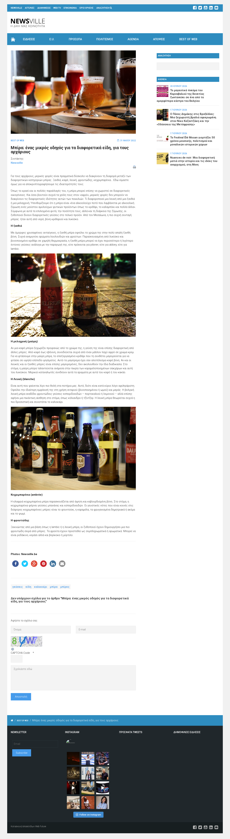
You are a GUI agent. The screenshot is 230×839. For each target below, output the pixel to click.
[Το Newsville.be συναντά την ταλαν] (87, 773)
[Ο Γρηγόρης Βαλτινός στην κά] (73, 787)
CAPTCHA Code (20, 652)
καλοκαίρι (40, 586)
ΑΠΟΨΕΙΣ (159, 39)
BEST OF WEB (188, 39)
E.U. (51, 39)
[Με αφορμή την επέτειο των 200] (73, 773)
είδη (28, 586)
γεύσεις (17, 586)
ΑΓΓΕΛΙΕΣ (29, 8)
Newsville (17, 162)
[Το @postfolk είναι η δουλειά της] (102, 787)
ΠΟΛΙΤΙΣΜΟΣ (104, 39)
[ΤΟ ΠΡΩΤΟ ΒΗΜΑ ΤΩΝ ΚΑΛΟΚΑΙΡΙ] (87, 787)
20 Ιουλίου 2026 (178, 86)
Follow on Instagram (90, 814)
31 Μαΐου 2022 (128, 140)
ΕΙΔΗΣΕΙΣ (29, 39)
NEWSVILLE (16, 8)
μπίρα (54, 586)
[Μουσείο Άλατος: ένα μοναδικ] (102, 773)
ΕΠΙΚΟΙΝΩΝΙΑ (70, 8)
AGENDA (133, 39)
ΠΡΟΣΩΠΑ (75, 39)
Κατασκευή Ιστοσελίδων (23, 826)
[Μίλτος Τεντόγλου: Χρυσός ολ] (87, 758)
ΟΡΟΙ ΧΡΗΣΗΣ (86, 8)
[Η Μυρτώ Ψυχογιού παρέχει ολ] (102, 802)
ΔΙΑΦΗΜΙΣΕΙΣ (44, 8)
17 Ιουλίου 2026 (178, 110)
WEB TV (57, 8)
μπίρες (64, 586)
